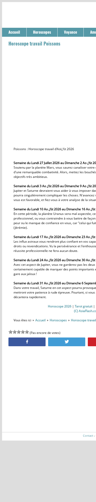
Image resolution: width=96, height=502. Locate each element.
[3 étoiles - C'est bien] (19, 332)
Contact (88, 435)
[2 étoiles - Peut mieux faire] (15, 332)
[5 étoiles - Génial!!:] (27, 332)
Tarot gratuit (83, 306)
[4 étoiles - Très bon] (23, 332)
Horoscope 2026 (59, 306)
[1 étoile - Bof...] (10, 332)
